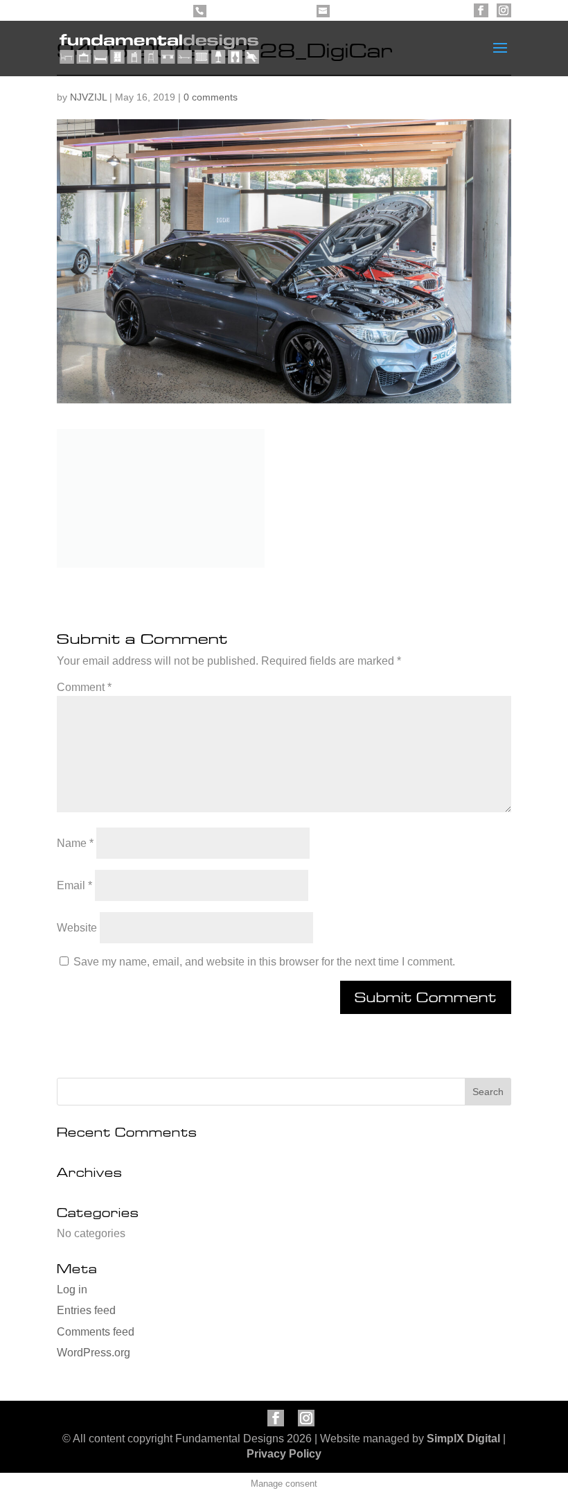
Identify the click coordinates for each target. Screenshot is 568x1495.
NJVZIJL (88, 97)
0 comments (211, 97)
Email (74, 885)
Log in (72, 1289)
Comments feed (95, 1332)
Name (75, 843)
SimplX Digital (463, 1438)
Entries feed (86, 1310)
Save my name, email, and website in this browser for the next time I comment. (264, 962)
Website (77, 928)
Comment (84, 687)
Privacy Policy (284, 1454)
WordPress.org (93, 1352)
